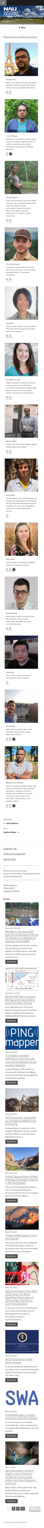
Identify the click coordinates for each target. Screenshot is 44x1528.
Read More (11, 962)
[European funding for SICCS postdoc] (22, 1111)
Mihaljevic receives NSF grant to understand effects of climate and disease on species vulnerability (21, 936)
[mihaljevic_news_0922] (22, 925)
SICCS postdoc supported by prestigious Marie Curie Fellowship (20, 1120)
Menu (23, 28)
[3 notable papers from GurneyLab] (22, 1229)
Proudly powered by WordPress (15, 1522)
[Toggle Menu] (3, 3)
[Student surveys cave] (22, 1464)
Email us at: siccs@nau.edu (14, 854)
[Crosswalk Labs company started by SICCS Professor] (22, 1408)
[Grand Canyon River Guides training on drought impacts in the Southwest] (22, 1170)
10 (23, 1509)
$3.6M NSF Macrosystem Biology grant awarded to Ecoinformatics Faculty (20, 1000)
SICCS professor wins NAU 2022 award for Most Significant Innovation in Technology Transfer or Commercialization (21, 1297)
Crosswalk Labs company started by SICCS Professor (21, 1416)
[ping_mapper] (22, 1049)
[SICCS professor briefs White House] (22, 1353)
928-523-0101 (10, 859)
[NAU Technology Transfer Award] (22, 1285)
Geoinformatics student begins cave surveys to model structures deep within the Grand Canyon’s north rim (20, 1477)
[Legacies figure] (22, 990)
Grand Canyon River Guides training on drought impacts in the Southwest (21, 1179)
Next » (35, 1509)
